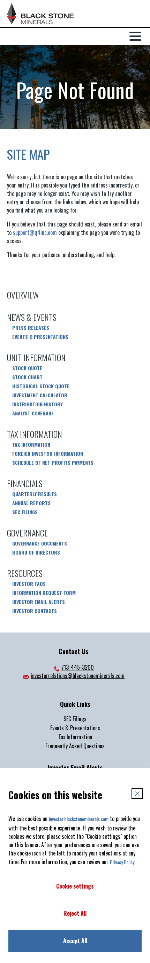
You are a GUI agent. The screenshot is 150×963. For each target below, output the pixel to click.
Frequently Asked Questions (75, 746)
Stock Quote (27, 368)
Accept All (75, 941)
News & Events (32, 317)
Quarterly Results (34, 494)
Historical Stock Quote (40, 386)
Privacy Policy (122, 862)
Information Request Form (44, 592)
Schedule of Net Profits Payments (52, 462)
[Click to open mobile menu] (135, 36)
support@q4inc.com (35, 232)
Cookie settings (75, 886)
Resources (25, 573)
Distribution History (37, 404)
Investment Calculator (39, 395)
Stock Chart (27, 377)
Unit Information (36, 357)
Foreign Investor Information (47, 453)
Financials (25, 483)
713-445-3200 (73, 667)
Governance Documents (39, 543)
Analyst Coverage (33, 413)
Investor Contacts (34, 610)
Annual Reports (31, 503)
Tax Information (34, 434)
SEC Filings (25, 512)
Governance (27, 532)
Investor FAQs (29, 583)
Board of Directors (36, 552)
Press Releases (30, 327)
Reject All (75, 913)
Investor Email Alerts (38, 601)
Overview (23, 295)
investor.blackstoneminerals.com (78, 818)
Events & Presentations (40, 336)
